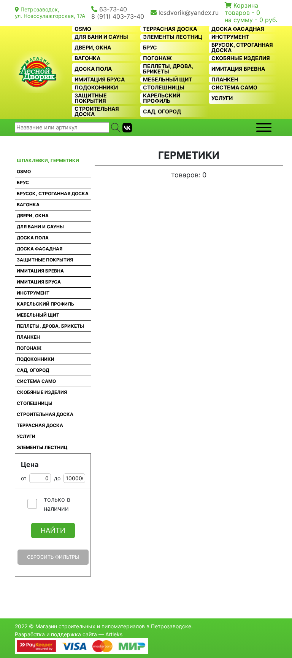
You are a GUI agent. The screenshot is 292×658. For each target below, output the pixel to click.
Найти (53, 530)
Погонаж (157, 58)
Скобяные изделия (240, 58)
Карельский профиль (161, 98)
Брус (150, 47)
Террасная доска (170, 29)
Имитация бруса (100, 79)
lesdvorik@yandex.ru (189, 12)
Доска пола (93, 69)
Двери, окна (93, 47)
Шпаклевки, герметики (48, 160)
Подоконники (96, 87)
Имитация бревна (238, 69)
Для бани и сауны (101, 37)
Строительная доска (97, 111)
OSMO (83, 29)
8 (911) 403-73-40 (117, 16)
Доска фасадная (237, 29)
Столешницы (163, 87)
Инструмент (230, 37)
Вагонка (87, 58)
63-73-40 (113, 9)
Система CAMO (234, 87)
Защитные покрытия (91, 98)
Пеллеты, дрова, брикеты (168, 69)
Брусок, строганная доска (242, 47)
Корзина (245, 5)
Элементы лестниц (172, 37)
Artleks (113, 634)
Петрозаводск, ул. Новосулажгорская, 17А (50, 12)
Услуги (222, 98)
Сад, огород (162, 111)
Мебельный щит (167, 79)
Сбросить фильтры (53, 557)
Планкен (224, 79)
